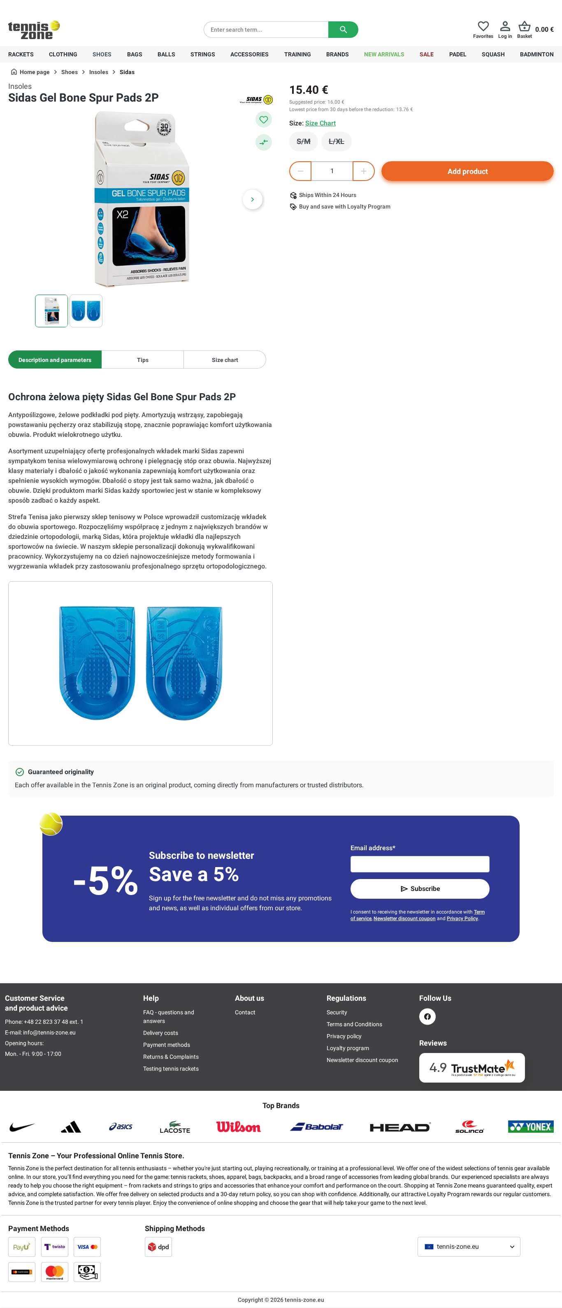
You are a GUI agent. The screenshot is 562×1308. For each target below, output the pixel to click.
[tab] (55, 359)
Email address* (373, 848)
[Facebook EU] (427, 1016)
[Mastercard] (54, 1272)
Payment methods (166, 1044)
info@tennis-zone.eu (49, 1032)
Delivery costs (160, 1033)
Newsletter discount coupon (405, 918)
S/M (307, 143)
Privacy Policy (462, 918)
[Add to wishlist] (263, 119)
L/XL (340, 143)
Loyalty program (348, 1048)
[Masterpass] (21, 1272)
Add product (468, 171)
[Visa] (87, 1247)
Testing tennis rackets (171, 1068)
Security (337, 1012)
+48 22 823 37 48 (53, 6)
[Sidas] (256, 99)
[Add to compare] (263, 142)
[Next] (252, 199)
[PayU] (21, 1247)
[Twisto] (54, 1247)
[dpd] (158, 1247)
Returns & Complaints (171, 1056)
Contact (245, 1012)
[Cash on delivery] (87, 1272)
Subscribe (425, 889)
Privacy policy (344, 1036)
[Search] (343, 29)
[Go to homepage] (34, 29)
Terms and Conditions (354, 1024)
